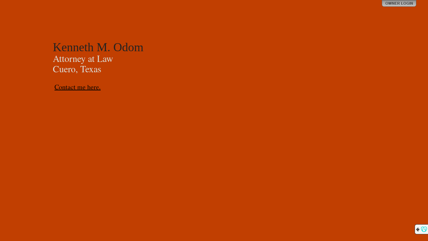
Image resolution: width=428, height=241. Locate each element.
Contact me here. (78, 86)
